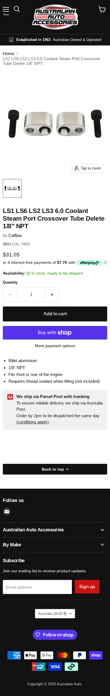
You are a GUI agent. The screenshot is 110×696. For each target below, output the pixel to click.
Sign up (87, 586)
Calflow (15, 235)
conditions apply (32, 421)
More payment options (55, 345)
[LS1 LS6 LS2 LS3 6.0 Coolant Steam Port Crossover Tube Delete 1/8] (12, 188)
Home (8, 53)
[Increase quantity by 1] (52, 294)
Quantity (10, 282)
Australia (52, 614)
